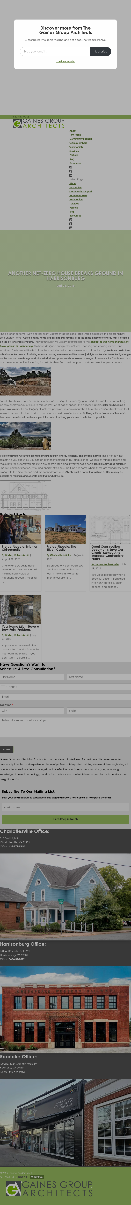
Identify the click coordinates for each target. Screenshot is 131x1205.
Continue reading (65, 61)
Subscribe (100, 51)
